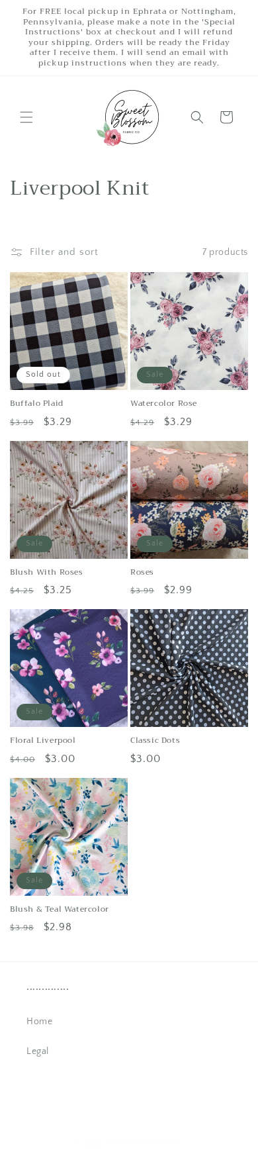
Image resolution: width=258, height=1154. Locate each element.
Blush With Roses (46, 572)
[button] (26, 117)
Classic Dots (155, 741)
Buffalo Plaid (37, 404)
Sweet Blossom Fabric (144, 1143)
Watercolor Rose (163, 404)
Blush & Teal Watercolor (59, 909)
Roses (142, 572)
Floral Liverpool (43, 741)
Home (39, 1021)
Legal (37, 1051)
